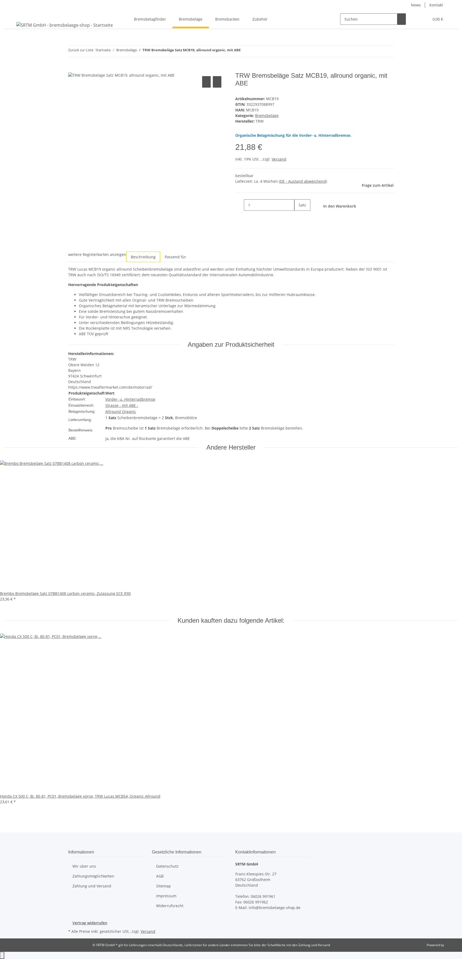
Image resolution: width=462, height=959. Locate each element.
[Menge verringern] (239, 205)
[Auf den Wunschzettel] (217, 82)
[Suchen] (401, 19)
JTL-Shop (451, 945)
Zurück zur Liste (80, 50)
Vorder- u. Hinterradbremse (130, 399)
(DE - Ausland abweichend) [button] (303, 181)
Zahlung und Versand (91, 885)
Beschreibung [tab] (143, 256)
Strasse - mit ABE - (121, 405)
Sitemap (163, 885)
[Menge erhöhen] (298, 216)
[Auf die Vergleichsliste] (206, 82)
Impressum (166, 895)
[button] (414, 19)
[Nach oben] (2, 955)
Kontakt (436, 4)
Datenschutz (167, 866)
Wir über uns (84, 866)
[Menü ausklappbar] (21, 14)
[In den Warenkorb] (72, 69)
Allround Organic (120, 411)
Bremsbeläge (267, 115)
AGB (160, 876)
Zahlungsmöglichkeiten (93, 876)
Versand (279, 159)
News (416, 4)
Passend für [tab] (175, 256)
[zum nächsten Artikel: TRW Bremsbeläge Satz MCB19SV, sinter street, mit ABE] (254, 51)
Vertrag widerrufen (89, 922)
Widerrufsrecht (169, 905)
